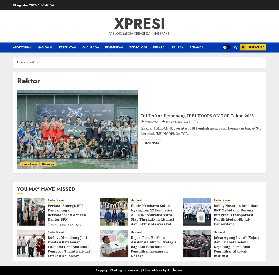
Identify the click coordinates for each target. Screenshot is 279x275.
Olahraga (90, 47)
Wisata (158, 47)
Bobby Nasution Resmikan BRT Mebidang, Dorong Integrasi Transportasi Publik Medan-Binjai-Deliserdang (236, 214)
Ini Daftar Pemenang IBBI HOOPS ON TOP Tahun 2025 (197, 115)
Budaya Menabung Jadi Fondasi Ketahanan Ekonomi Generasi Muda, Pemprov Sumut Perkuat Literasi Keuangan (69, 246)
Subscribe (256, 47)
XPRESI (139, 23)
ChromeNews (152, 270)
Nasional (45, 47)
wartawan (151, 122)
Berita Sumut (30, 164)
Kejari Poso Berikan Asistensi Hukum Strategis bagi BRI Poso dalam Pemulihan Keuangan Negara (153, 246)
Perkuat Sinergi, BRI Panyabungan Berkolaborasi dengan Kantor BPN (67, 212)
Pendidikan (114, 47)
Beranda (197, 47)
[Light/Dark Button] (227, 47)
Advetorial (22, 47)
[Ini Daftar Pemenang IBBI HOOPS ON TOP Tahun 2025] (77, 129)
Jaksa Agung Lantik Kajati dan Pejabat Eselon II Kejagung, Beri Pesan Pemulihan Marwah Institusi (236, 246)
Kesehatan (67, 47)
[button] (235, 47)
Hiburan (177, 47)
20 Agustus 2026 (62, 225)
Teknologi (138, 47)
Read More (151, 143)
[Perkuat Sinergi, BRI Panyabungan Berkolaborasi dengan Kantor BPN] (31, 212)
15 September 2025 (178, 122)
